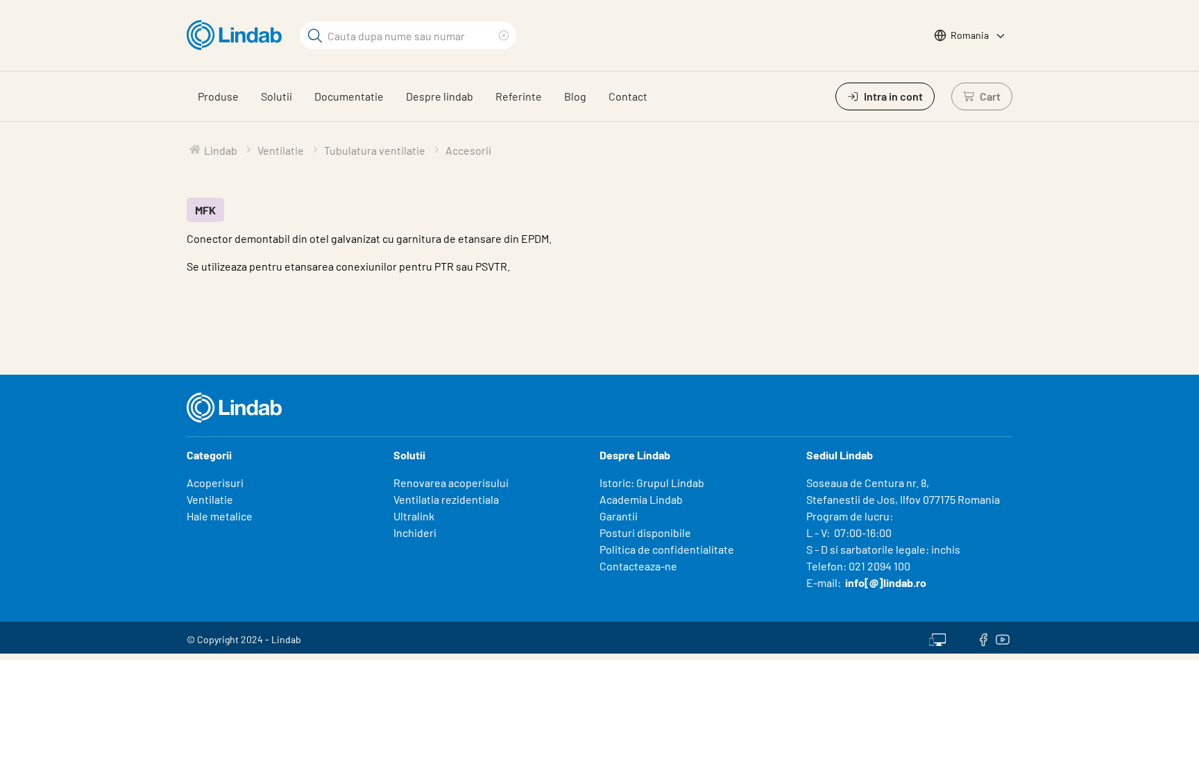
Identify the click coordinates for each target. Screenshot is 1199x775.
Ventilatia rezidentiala (446, 499)
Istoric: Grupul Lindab (652, 482)
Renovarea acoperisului (451, 482)
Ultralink (413, 515)
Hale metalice (220, 515)
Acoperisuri (215, 482)
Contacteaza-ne (638, 565)
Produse (218, 96)
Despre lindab (439, 96)
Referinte (518, 96)
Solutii (276, 96)
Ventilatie (210, 499)
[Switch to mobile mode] (937, 637)
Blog (575, 96)
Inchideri (414, 532)
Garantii (619, 515)
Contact (628, 96)
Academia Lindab (641, 499)
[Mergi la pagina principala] (238, 35)
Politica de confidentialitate (667, 549)
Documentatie (349, 96)
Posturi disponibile (645, 532)
